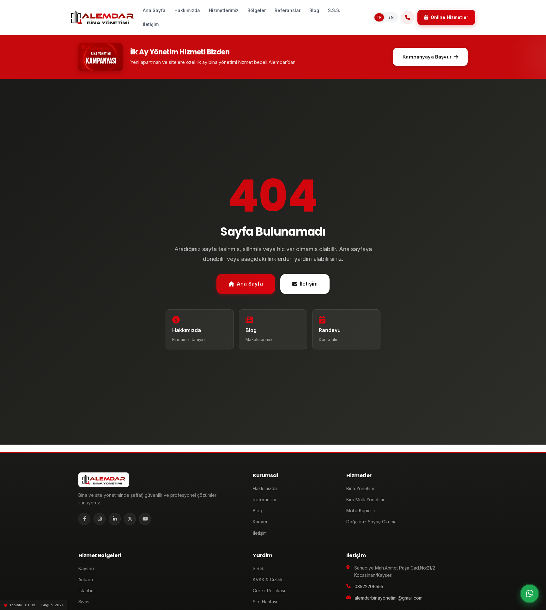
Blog (257, 510)
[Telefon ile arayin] (407, 17)
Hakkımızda (265, 488)
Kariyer (260, 521)
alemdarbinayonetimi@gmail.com (388, 598)
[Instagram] (100, 519)
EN (391, 17)
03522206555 (369, 586)
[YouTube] (145, 519)
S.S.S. (258, 568)
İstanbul (86, 590)
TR (379, 17)
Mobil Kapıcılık (361, 510)
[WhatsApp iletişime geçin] (529, 593)
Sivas (83, 601)
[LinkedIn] (115, 519)
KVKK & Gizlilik (268, 579)
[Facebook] (84, 519)
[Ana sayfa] (102, 17)
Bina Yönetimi (360, 488)
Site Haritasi (265, 601)
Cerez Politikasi (269, 590)
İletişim (309, 283)
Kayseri (86, 568)
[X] (130, 519)
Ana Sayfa (250, 283)
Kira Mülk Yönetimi (365, 499)
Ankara (85, 579)
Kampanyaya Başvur (427, 57)
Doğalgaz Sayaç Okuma (371, 521)
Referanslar (265, 499)
